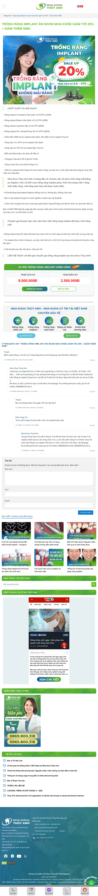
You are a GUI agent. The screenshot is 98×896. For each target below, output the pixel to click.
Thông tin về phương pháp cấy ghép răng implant (80, 570)
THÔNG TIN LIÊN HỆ (16, 786)
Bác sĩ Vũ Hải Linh (14, 761)
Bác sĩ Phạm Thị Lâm (16, 781)
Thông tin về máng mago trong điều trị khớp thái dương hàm (32, 776)
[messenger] (12, 856)
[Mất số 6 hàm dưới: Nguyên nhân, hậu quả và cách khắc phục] (81, 530)
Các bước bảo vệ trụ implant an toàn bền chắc (47, 570)
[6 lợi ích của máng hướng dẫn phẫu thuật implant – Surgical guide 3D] (16, 530)
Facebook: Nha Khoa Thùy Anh (44, 831)
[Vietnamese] (81, 6)
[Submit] (93, 584)
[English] (78, 6)
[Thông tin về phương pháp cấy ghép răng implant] (81, 557)
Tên (7, 490)
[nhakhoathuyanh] (49, 7)
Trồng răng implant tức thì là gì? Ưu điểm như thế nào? (15, 570)
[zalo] (25, 856)
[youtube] (19, 856)
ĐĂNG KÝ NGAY (35, 289)
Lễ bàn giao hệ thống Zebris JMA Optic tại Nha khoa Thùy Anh (33, 766)
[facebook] (5, 856)
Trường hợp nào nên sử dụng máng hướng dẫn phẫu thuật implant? (47, 543)
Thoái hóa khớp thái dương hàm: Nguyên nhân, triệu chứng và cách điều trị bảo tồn (42, 771)
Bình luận (9, 469)
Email (7, 501)
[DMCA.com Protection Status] (9, 862)
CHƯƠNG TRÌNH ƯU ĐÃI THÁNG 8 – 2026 (24, 791)
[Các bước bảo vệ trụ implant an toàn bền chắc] (48, 557)
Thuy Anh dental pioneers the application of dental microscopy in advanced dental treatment (45, 796)
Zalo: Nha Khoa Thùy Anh (44, 837)
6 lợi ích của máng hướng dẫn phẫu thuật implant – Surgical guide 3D (14, 543)
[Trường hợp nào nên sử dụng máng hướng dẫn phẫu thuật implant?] (48, 530)
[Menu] (4, 6)
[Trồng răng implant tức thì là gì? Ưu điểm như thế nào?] (16, 557)
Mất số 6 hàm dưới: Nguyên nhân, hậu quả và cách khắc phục (81, 543)
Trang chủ (7, 16)
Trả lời (92, 360)
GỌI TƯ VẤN (63, 289)
